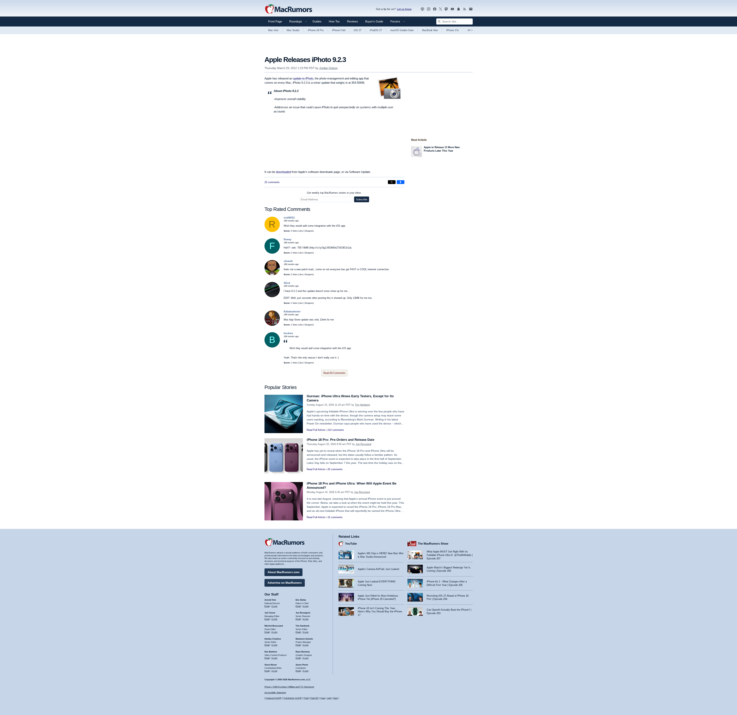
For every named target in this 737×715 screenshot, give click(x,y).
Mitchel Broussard (273, 626)
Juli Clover (269, 613)
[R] (272, 231)
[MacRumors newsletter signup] (471, 9)
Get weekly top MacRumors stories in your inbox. (334, 192)
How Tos (334, 21)
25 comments (272, 182)
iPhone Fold (338, 30)
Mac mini (273, 30)
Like (301, 231)
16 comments (335, 517)
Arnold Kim (270, 600)
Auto (323, 698)
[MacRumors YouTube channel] (452, 9)
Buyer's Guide (374, 21)
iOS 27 (357, 30)
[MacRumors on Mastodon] (446, 9)
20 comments (335, 469)
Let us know (404, 9)
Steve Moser (270, 665)
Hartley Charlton (272, 639)
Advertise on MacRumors (285, 582)
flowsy (287, 239)
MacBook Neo (430, 30)
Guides (316, 21)
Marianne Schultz (304, 639)
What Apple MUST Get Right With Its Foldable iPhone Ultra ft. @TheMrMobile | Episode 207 (450, 555)
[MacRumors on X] (440, 9)
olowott (288, 261)
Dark (335, 698)
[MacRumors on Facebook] (435, 9)
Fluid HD (314, 698)
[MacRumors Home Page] (288, 9)
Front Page (275, 21)
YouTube (351, 543)
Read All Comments (334, 373)
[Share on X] (392, 182)
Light (329, 698)
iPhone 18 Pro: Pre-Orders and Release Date (340, 440)
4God (287, 283)
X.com (274, 606)
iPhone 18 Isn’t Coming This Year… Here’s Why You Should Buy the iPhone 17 (380, 611)
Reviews (352, 21)
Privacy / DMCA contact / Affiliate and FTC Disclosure (289, 687)
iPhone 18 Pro (316, 30)
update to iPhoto (303, 78)
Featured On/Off (273, 698)
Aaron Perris (302, 665)
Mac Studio (293, 30)
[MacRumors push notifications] (458, 9)
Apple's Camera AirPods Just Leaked (378, 569)
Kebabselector (292, 311)
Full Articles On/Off (292, 698)
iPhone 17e (452, 30)
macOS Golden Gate (402, 30)
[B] (272, 346)
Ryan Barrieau (303, 652)
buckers (288, 333)
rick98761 (289, 217)
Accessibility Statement (275, 692)
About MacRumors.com (283, 572)
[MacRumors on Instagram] (428, 9)
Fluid (306, 698)
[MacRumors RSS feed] (465, 9)
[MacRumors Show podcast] (422, 9)
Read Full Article (316, 430)
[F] (272, 252)
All (470, 30)
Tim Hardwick (362, 404)
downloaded (283, 171)
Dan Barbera (270, 652)
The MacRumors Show (433, 543)
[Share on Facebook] (400, 182)
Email (266, 606)
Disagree (309, 231)
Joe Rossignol (363, 444)
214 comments (335, 430)
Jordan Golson (328, 68)
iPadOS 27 (376, 30)
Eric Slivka (301, 600)
